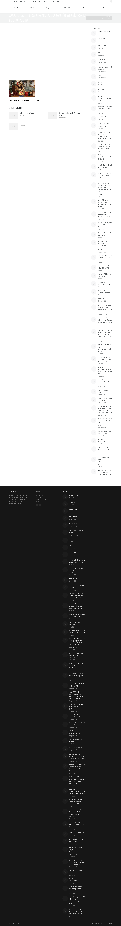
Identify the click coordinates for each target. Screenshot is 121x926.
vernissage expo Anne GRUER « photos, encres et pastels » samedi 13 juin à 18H (104, 359)
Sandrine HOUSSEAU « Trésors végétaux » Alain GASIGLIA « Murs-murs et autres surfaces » (105, 422)
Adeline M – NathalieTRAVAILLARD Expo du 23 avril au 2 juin (104, 157)
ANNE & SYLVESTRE (102, 53)
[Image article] (13, 115)
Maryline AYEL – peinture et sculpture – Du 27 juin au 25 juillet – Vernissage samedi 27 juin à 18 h (104, 348)
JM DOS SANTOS (101, 60)
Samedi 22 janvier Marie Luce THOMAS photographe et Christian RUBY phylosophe (104, 214)
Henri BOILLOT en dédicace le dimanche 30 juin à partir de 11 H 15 (105, 449)
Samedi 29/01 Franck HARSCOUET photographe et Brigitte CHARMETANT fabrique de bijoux (105, 203)
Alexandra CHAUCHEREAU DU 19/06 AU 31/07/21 (104, 275)
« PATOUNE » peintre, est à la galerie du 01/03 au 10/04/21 (104, 283)
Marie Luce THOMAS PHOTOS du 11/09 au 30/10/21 (104, 234)
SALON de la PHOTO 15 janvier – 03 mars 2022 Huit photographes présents (105, 225)
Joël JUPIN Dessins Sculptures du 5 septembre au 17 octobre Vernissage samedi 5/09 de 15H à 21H (105, 321)
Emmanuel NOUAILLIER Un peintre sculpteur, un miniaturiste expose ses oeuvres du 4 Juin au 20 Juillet (104, 135)
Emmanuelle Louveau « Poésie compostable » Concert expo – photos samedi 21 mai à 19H (105, 146)
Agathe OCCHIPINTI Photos (104, 117)
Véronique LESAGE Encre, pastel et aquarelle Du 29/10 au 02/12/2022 (104, 98)
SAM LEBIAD (100, 82)
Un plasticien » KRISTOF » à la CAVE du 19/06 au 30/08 (105, 267)
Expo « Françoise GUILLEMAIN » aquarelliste (104, 291)
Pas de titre (100, 75)
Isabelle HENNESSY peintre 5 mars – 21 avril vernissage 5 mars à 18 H (104, 175)
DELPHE (22, 123)
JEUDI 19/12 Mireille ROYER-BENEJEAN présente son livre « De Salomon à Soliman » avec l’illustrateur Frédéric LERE (105, 409)
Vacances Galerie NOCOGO (104, 298)
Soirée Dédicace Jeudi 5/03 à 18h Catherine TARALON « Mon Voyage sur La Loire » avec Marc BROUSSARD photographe (105, 370)
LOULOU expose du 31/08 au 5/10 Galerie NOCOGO (104, 432)
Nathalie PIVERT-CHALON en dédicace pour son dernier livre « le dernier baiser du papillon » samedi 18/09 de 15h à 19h (105, 245)
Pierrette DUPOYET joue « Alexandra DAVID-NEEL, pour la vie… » (105, 382)
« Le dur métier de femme (27, 113)
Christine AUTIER (101, 89)
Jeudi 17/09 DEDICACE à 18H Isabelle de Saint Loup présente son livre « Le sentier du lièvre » (105, 309)
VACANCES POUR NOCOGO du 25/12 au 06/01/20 (105, 399)
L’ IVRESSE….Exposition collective (103, 391)
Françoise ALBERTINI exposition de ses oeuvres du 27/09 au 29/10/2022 (105, 109)
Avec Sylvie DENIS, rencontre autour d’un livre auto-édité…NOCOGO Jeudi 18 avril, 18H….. (105, 472)
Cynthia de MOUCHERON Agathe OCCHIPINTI (103, 125)
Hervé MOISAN (101, 39)
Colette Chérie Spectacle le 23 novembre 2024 (70, 114)
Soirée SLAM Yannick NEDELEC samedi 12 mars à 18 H (105, 166)
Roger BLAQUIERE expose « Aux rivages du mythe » (105, 440)
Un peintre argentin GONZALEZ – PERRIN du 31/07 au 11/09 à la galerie (105, 258)
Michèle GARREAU (102, 46)
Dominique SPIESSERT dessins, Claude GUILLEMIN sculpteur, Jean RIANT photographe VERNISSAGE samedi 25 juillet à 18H (105, 334)
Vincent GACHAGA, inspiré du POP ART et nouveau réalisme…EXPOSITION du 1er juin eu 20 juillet (105, 461)
